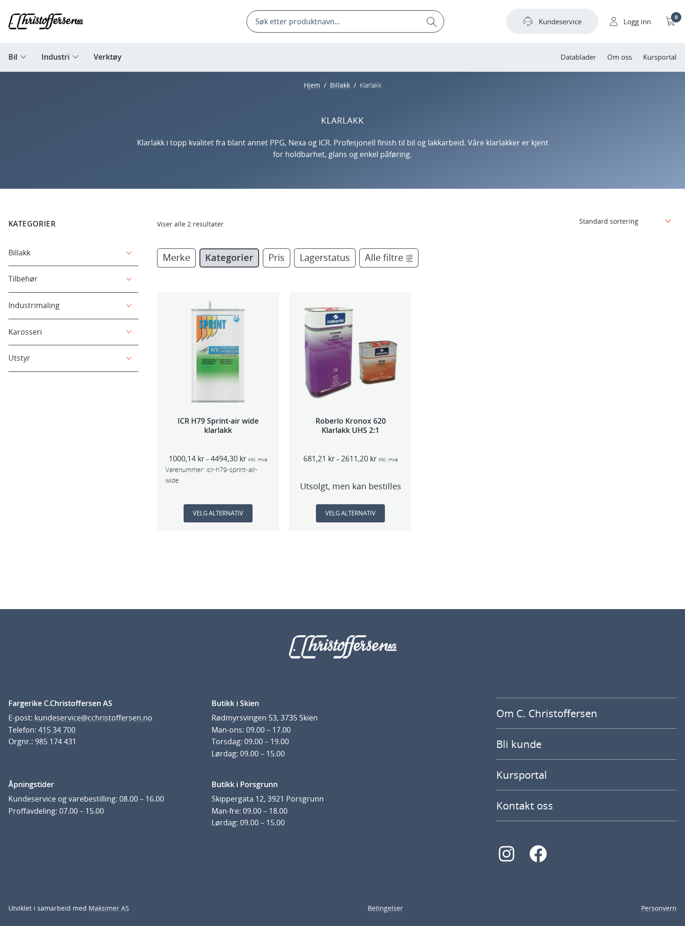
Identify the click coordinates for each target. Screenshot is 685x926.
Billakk (340, 85)
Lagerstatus (325, 257)
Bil (12, 57)
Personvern (659, 908)
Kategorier (229, 257)
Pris (276, 257)
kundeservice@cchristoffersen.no (93, 718)
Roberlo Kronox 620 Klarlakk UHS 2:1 (350, 426)
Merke (176, 257)
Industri (55, 57)
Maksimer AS (109, 908)
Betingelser (385, 908)
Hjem (312, 85)
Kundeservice (560, 21)
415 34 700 (56, 730)
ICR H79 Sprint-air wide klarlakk (218, 426)
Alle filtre (384, 257)
